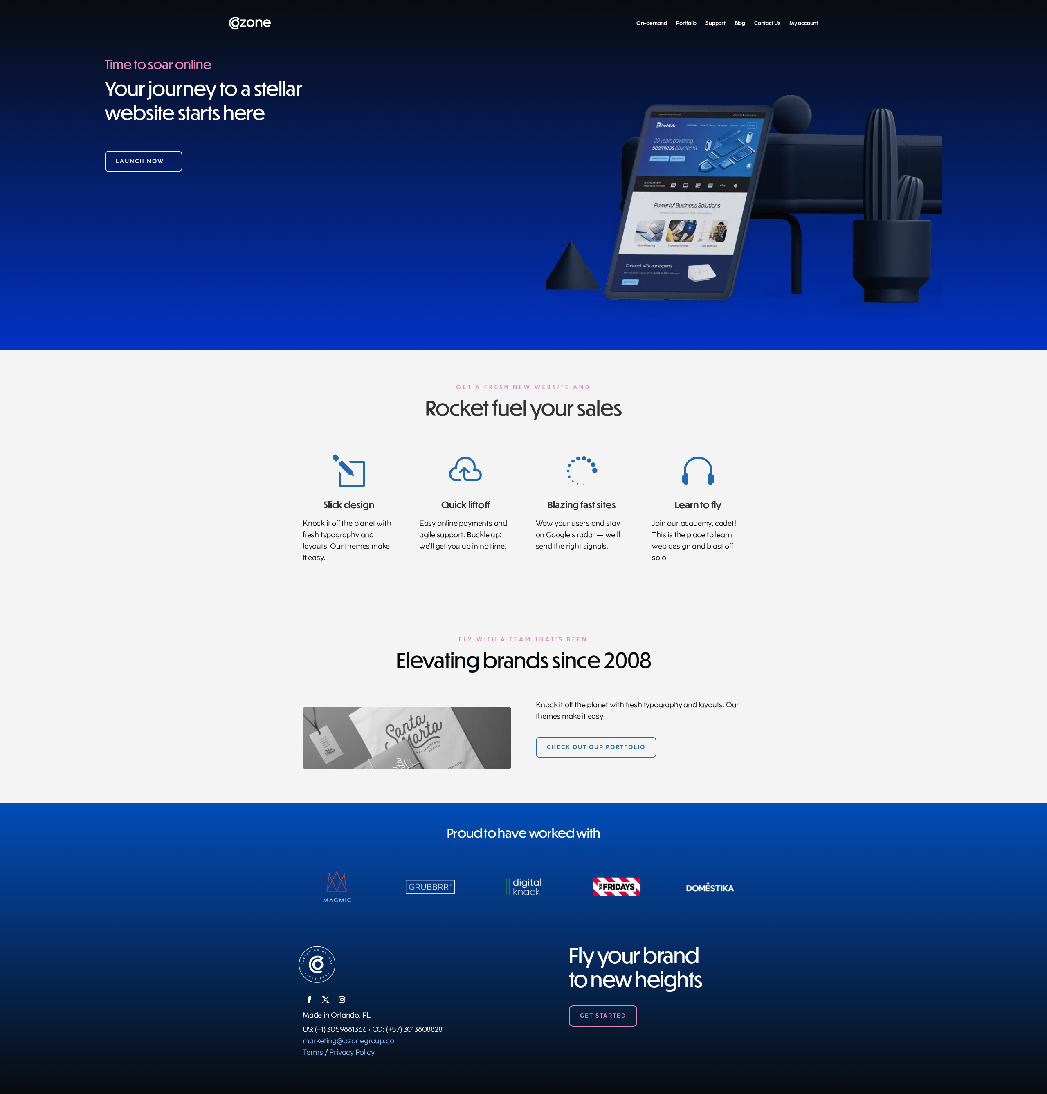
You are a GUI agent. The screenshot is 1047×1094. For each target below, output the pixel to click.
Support (715, 23)
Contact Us (767, 23)
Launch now (140, 161)
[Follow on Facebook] (309, 999)
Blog (740, 23)
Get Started (603, 1015)
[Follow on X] (325, 999)
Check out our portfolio (596, 747)
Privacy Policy (351, 1052)
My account (803, 23)
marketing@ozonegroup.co (348, 1040)
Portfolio (686, 23)
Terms (313, 1052)
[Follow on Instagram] (341, 999)
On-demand (651, 23)
